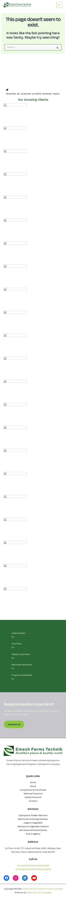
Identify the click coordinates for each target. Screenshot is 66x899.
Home (33, 782)
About (33, 786)
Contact (33, 801)
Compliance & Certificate (33, 790)
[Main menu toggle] (59, 5)
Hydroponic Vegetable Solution (33, 826)
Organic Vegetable (33, 822)
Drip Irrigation (33, 834)
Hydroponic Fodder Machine (33, 815)
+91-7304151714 (24, 865)
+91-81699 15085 (41, 865)
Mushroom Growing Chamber (33, 819)
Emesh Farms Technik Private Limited (41, 888)
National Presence (33, 793)
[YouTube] (34, 878)
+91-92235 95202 (42, 869)
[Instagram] (15, 878)
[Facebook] (6, 878)
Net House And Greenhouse (33, 830)
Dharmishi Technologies (39, 892)
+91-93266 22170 (23, 869)
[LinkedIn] (25, 878)
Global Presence (33, 797)
